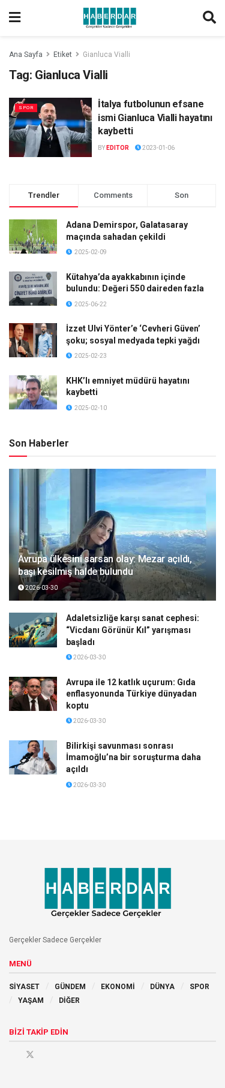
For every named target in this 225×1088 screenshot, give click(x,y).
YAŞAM (31, 1000)
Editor (117, 147)
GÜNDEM (70, 986)
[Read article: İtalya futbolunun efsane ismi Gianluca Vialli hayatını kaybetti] (50, 127)
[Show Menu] (14, 18)
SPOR (26, 107)
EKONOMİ (118, 986)
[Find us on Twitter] (30, 1054)
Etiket (62, 54)
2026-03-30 (41, 587)
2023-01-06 (158, 147)
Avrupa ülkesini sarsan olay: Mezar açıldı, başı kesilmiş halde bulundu (105, 565)
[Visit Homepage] (111, 18)
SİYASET (24, 986)
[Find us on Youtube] (47, 1054)
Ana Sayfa (26, 54)
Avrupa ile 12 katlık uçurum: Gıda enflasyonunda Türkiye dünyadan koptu (131, 693)
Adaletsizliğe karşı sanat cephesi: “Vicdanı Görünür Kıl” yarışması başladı (132, 629)
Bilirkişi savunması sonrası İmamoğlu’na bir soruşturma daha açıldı (133, 757)
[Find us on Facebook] (13, 1054)
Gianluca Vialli (106, 54)
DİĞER (69, 1000)
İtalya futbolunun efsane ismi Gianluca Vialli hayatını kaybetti (155, 117)
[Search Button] (209, 18)
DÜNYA (162, 986)
